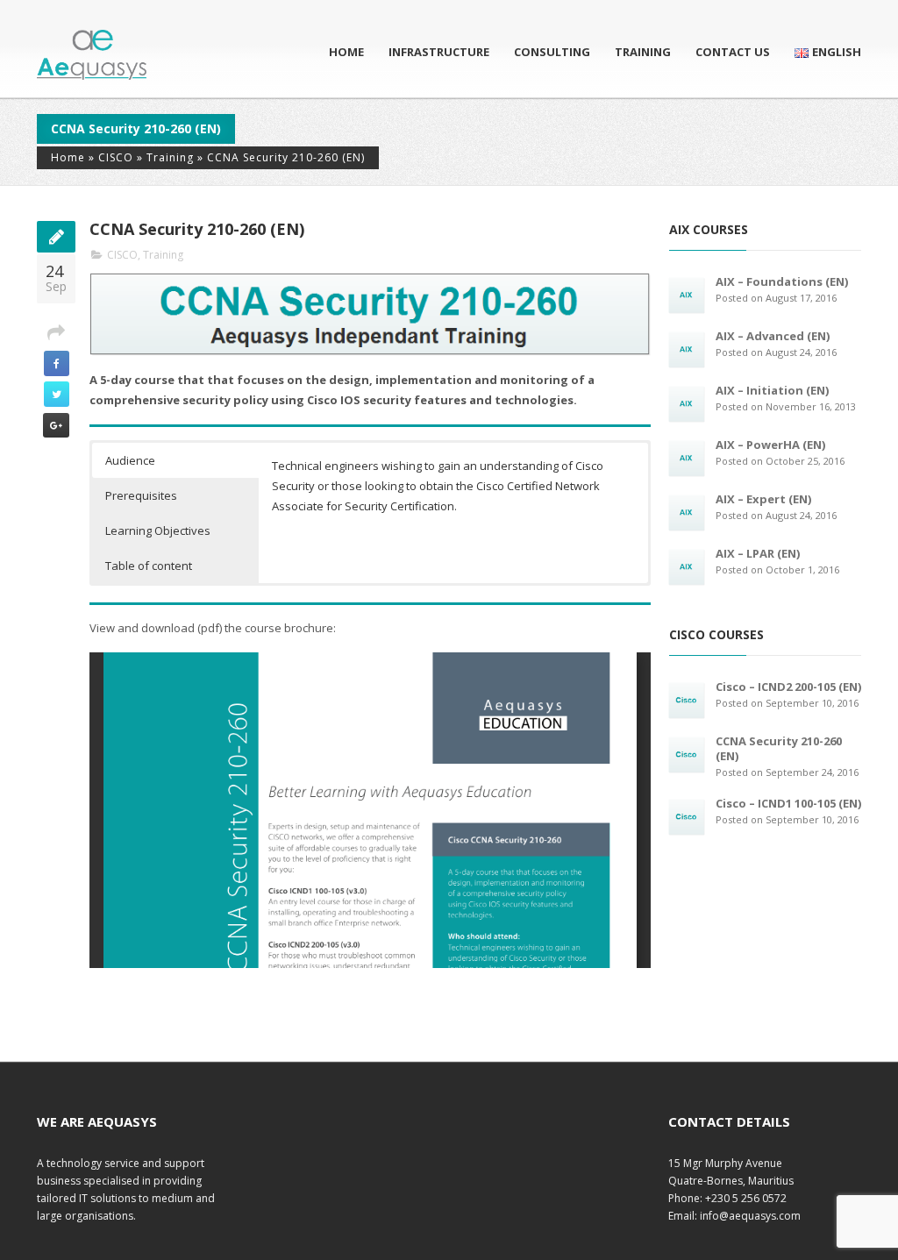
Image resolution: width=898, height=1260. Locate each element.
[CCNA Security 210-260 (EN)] (686, 754)
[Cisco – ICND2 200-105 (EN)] (686, 700)
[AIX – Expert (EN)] (686, 512)
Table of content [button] (148, 565)
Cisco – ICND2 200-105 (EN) (788, 686)
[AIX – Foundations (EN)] (686, 295)
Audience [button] (130, 460)
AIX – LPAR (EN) (758, 553)
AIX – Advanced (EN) (773, 336)
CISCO (115, 157)
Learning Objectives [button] (157, 530)
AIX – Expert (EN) (763, 499)
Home (346, 52)
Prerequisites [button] (141, 495)
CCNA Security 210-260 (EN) (779, 748)
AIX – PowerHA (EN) (770, 444)
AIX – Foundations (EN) (782, 281)
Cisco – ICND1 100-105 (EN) (788, 803)
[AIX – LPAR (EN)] (686, 566)
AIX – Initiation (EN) (772, 390)
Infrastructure (438, 52)
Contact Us (732, 52)
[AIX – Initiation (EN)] (686, 403)
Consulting (552, 52)
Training (643, 52)
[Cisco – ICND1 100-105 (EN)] (686, 816)
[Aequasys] (91, 55)
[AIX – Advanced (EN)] (686, 349)
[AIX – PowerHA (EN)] (686, 458)
